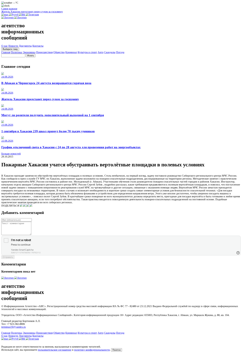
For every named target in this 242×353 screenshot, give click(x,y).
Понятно (116, 350)
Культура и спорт (87, 52)
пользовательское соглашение (54, 349)
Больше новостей (11, 153)
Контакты (37, 45)
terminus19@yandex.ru (13, 327)
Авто (100, 52)
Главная (5, 52)
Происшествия (44, 52)
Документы (25, 45)
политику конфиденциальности (92, 349)
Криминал (71, 52)
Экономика (29, 52)
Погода (120, 52)
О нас (4, 45)
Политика (16, 52)
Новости (13, 45)
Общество (59, 52)
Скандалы (109, 52)
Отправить (8, 257)
